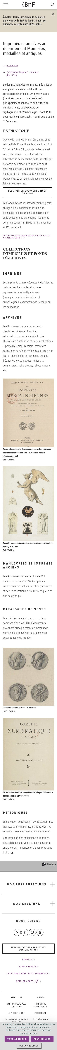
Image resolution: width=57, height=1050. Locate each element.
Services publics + (16, 1013)
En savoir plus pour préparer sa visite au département (26, 237)
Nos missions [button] (26, 904)
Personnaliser (29, 1045)
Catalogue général (33, 169)
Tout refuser (42, 1039)
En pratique (12, 65)
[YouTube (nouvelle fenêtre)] (39, 932)
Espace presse (27, 966)
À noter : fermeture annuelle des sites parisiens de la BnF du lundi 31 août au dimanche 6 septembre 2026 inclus (24, 20)
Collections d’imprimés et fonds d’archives (22, 73)
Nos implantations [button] (27, 884)
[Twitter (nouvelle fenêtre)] (17, 932)
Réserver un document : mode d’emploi (27, 192)
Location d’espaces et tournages (27, 973)
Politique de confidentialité (40, 1005)
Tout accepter (16, 1039)
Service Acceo (25, 981)
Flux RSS (40, 997)
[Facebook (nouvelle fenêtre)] (24, 932)
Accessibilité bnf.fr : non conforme (17, 1020)
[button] (49, 864)
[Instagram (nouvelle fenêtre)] (32, 932)
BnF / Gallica (8, 459)
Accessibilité (40, 1013)
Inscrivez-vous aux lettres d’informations (28, 948)
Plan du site (16, 997)
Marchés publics (40, 1019)
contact (27, 959)
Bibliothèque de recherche (17, 159)
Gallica (7, 852)
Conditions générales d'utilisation (16, 1005)
